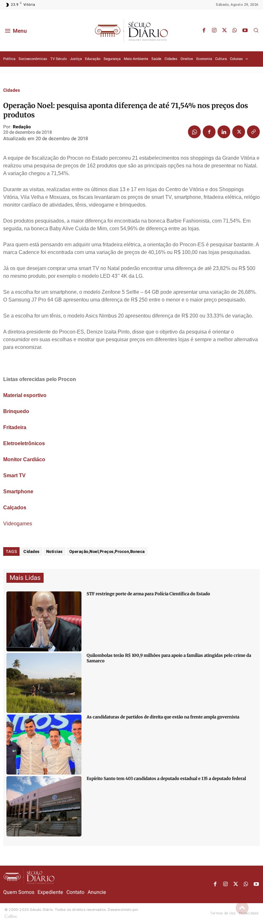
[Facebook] (204, 30)
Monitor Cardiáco (24, 459)
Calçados (14, 507)
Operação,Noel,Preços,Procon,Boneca (107, 551)
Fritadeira (14, 427)
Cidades (11, 90)
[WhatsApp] (235, 30)
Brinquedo (16, 411)
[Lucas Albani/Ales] (43, 806)
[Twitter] (224, 30)
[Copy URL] (253, 131)
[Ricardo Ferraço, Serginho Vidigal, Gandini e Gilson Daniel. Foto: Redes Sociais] (43, 745)
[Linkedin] (223, 131)
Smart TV (14, 475)
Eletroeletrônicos (24, 443)
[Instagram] (214, 30)
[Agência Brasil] (43, 621)
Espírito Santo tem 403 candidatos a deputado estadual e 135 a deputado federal (166, 778)
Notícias (54, 551)
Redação (22, 127)
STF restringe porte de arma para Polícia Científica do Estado (148, 594)
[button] (256, 30)
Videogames (17, 523)
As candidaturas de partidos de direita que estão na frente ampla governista (163, 717)
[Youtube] (245, 30)
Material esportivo (25, 395)
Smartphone (18, 491)
